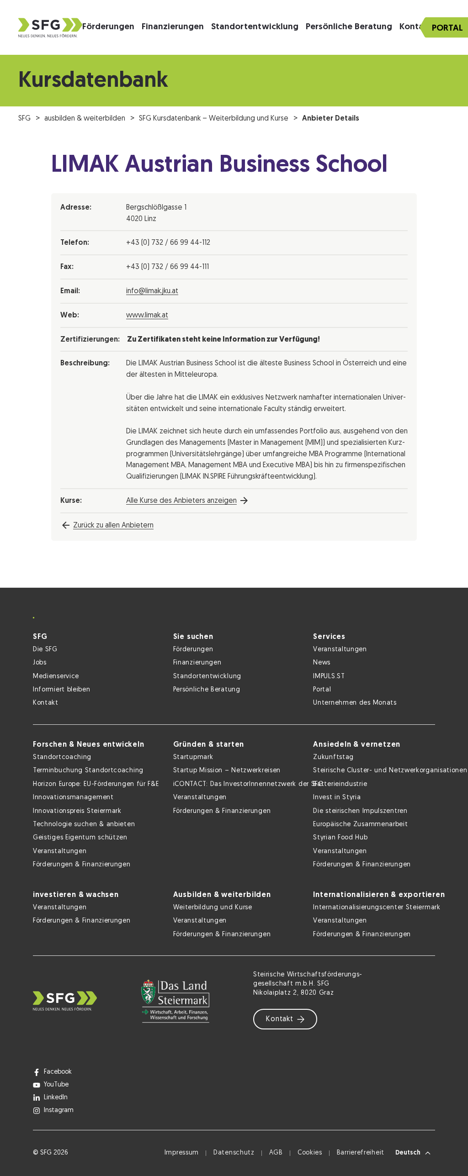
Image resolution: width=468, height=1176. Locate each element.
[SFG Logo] (50, 27)
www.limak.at (147, 315)
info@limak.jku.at (152, 291)
